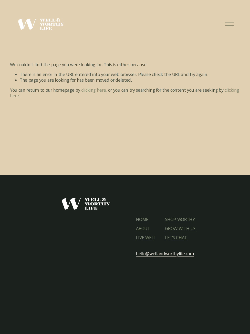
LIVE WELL (146, 237)
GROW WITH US (180, 228)
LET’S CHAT (176, 237)
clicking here (93, 90)
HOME (142, 219)
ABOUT (143, 228)
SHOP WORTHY (180, 219)
